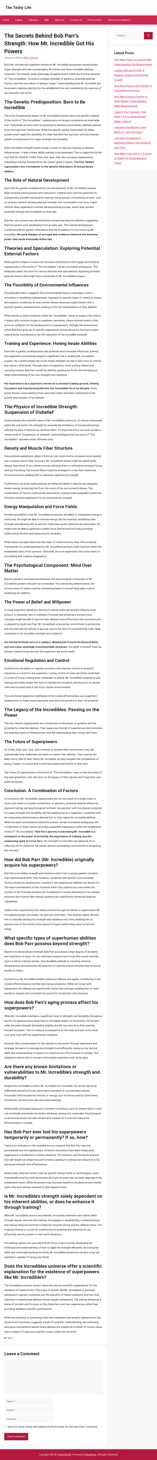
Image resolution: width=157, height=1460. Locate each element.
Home (6, 20)
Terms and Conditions (119, 20)
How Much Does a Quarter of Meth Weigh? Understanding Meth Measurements (130, 101)
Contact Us (76, 20)
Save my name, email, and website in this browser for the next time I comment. (53, 1426)
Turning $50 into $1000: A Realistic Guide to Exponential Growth (131, 75)
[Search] (148, 35)
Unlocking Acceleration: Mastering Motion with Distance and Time (132, 143)
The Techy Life (18, 7)
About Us (59, 20)
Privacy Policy (95, 20)
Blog (10, 1338)
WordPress (90, 1454)
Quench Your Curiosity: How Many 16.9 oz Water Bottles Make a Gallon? (130, 116)
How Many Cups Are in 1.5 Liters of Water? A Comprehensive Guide (132, 158)
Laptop (18, 20)
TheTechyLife (64, 1454)
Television (33, 20)
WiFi (47, 20)
